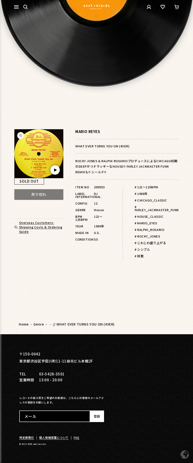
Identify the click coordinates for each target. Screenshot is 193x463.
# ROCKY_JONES (147, 236)
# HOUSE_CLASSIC (149, 216)
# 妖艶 (139, 256)
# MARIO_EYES (146, 223)
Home (23, 324)
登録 (97, 416)
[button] (25, 6)
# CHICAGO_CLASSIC (151, 200)
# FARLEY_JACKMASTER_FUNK (157, 208)
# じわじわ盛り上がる (150, 242)
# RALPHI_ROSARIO (150, 229)
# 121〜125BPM (146, 187)
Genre (38, 324)
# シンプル (142, 249)
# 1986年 (141, 193)
